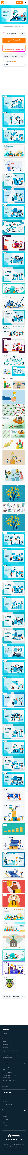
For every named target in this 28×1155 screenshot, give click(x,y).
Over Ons (4, 1152)
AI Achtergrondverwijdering (9, 1105)
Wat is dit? (13, 61)
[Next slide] (21, 1047)
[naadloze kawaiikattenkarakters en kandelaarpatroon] (8, 440)
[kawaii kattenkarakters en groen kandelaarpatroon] (8, 428)
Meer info (6, 64)
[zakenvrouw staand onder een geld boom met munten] (13, 573)
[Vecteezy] (2, 2)
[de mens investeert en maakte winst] (7, 370)
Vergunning (5, 1117)
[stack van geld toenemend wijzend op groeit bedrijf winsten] (8, 482)
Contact (4, 1149)
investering (7, 1047)
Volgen (22, 35)
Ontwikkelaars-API (7, 1097)
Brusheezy (5, 1083)
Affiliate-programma (7, 1123)
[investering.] (9, 472)
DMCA (4, 1120)
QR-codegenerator (7, 1108)
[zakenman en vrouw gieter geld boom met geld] (13, 543)
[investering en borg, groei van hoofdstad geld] (7, 393)
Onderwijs (5, 1095)
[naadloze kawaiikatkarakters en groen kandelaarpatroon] (6, 464)
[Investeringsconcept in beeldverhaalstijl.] (13, 452)
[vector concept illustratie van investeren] (13, 525)
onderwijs (16, 1047)
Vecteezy (4, 1086)
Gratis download (14, 40)
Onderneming (6, 1092)
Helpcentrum (5, 1146)
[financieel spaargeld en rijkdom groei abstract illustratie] (13, 937)
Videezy (4, 1089)
